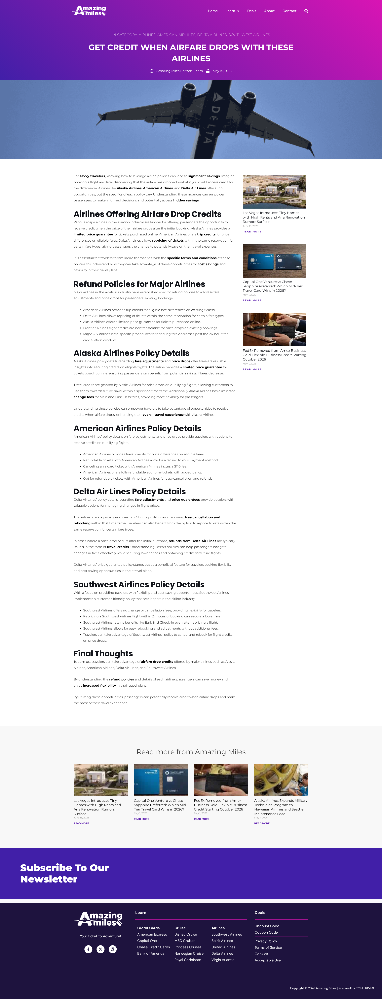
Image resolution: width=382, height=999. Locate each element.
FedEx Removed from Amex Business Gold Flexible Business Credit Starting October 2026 (274, 355)
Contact (289, 11)
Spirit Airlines (222, 940)
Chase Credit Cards (153, 947)
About (269, 11)
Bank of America (150, 953)
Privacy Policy (266, 941)
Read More (81, 823)
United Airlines (223, 947)
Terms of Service (268, 947)
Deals (251, 11)
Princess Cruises (188, 947)
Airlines (147, 35)
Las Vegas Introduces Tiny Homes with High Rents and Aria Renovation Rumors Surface (274, 217)
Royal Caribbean (187, 959)
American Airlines (176, 35)
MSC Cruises (184, 940)
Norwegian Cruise (189, 953)
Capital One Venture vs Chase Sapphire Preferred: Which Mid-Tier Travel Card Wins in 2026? (273, 286)
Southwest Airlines (249, 35)
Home (213, 11)
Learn (230, 11)
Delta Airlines (212, 35)
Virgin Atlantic (222, 959)
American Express (152, 934)
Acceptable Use (268, 960)
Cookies (261, 953)
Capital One (147, 940)
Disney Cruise (185, 934)
